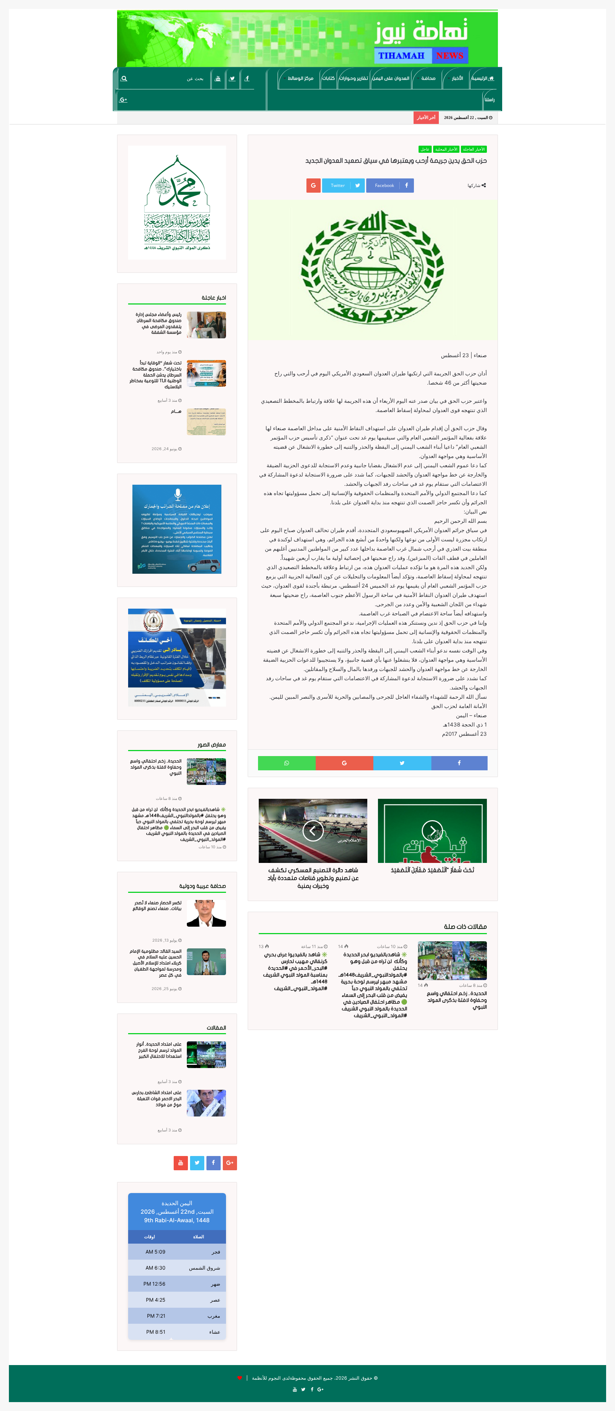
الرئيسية (480, 78)
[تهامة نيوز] (307, 41)
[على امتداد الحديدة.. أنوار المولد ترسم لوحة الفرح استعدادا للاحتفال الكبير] (206, 1054)
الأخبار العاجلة (474, 149)
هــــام (176, 411)
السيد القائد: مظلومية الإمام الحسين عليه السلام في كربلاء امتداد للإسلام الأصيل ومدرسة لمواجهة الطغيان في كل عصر (156, 963)
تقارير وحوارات (353, 78)
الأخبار (457, 78)
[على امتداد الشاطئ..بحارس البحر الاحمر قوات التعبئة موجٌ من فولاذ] (206, 1103)
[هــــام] (206, 421)
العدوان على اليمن (390, 78)
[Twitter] (232, 78)
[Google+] (123, 99)
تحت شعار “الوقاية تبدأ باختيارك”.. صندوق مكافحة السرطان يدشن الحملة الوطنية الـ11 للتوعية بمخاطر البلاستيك (156, 375)
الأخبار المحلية (446, 149)
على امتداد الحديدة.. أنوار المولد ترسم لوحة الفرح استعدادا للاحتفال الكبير (159, 1050)
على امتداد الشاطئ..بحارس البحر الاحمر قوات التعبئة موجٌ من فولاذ (157, 1098)
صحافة (428, 78)
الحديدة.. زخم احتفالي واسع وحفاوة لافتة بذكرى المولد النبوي (457, 1000)
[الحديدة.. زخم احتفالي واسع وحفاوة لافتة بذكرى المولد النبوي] (452, 960)
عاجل (425, 149)
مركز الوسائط (301, 78)
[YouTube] (218, 78)
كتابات (328, 78)
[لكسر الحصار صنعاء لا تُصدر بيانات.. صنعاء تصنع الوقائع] (206, 913)
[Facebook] (247, 78)
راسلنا (490, 99)
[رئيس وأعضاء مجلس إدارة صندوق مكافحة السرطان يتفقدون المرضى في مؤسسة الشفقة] (206, 325)
